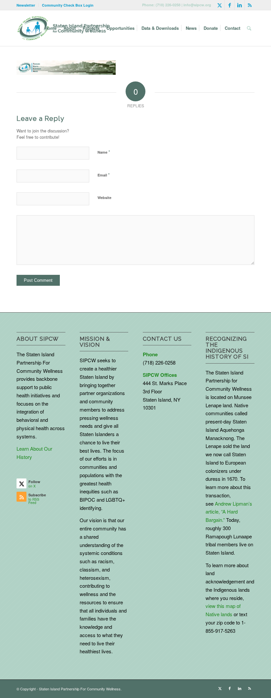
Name (103, 152)
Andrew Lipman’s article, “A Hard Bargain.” (229, 512)
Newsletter (26, 5)
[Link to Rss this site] (249, 5)
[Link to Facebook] (229, 5)
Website (104, 197)
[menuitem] (28, 5)
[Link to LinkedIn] (239, 5)
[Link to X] (219, 5)
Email (103, 175)
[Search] (249, 28)
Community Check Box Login (68, 5)
